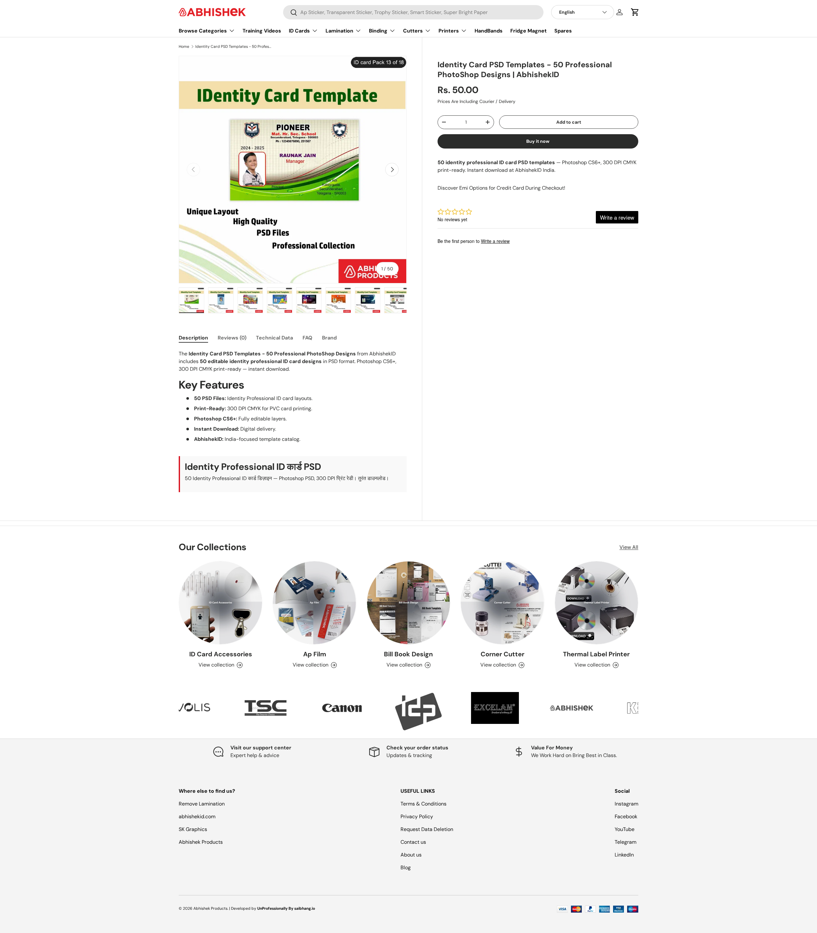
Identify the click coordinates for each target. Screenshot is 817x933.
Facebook (626, 816)
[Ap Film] (314, 602)
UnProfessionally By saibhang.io (286, 908)
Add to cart (568, 122)
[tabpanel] (293, 421)
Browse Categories (203, 30)
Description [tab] (193, 337)
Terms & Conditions (423, 803)
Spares (563, 30)
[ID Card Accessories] (220, 602)
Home (184, 46)
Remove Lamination (202, 803)
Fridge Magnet (528, 30)
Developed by (243, 908)
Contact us (413, 842)
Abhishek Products (201, 842)
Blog (406, 867)
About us (411, 854)
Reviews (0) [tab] (232, 337)
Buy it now (538, 141)
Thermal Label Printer (596, 654)
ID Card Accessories (220, 654)
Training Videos (262, 30)
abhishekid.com (197, 816)
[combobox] (413, 12)
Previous (174, 711)
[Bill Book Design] (408, 602)
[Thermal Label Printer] (596, 602)
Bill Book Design (408, 654)
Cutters (413, 30)
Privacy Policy (417, 816)
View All (628, 547)
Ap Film (314, 654)
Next (643, 711)
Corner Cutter (502, 654)
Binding (378, 30)
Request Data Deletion (427, 829)
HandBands (489, 30)
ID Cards (299, 30)
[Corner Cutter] (502, 602)
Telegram (625, 842)
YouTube (624, 829)
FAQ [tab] (307, 337)
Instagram (626, 803)
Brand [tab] (329, 337)
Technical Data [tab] (274, 337)
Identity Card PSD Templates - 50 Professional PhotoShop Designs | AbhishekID (233, 46)
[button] (635, 12)
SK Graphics (193, 829)
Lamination (339, 30)
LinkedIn (624, 854)
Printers (448, 30)
